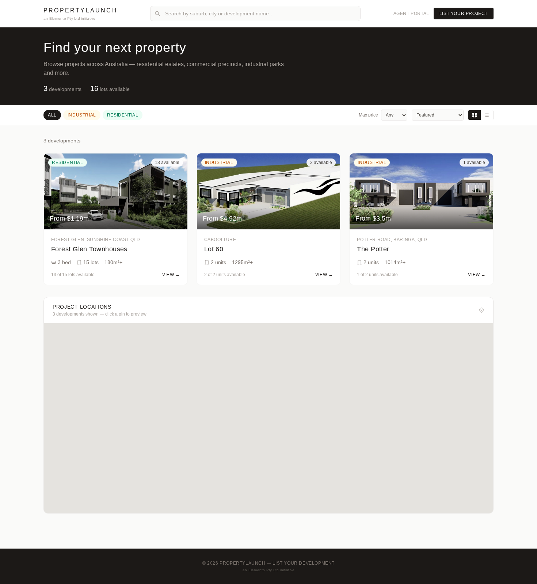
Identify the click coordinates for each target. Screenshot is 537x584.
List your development (304, 563)
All (52, 115)
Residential (122, 115)
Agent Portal (411, 13)
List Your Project (463, 13)
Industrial (82, 115)
